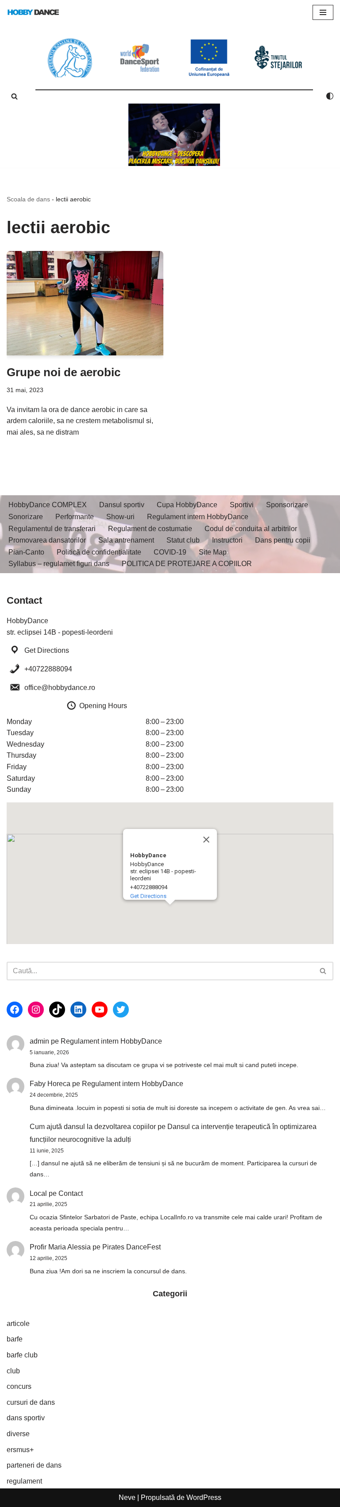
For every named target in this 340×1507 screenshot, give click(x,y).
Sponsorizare (287, 505)
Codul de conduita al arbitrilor (251, 528)
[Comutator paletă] (329, 96)
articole (18, 1323)
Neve (127, 1497)
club (13, 1371)
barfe (15, 1339)
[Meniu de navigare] (323, 12)
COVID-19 (170, 552)
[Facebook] (15, 1010)
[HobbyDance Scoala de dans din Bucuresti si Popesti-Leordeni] (33, 12)
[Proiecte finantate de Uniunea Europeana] (209, 58)
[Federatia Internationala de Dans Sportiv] (140, 57)
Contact (70, 1193)
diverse (18, 1434)
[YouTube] (100, 1010)
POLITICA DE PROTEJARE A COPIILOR (187, 563)
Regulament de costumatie (150, 528)
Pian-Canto (26, 552)
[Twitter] (121, 1010)
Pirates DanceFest (131, 1247)
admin (39, 1041)
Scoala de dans (28, 199)
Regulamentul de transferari (52, 528)
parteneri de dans (34, 1465)
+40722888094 (48, 669)
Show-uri (120, 516)
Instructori (227, 540)
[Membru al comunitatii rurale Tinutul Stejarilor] (278, 58)
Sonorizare (25, 516)
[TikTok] (57, 1010)
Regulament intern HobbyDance (197, 516)
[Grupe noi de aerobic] (85, 303)
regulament (24, 1481)
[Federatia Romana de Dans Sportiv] (70, 58)
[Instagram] (36, 1010)
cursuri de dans (31, 1402)
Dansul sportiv (121, 505)
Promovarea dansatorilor (47, 540)
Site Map (213, 552)
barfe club (22, 1355)
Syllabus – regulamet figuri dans (58, 563)
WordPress (203, 1497)
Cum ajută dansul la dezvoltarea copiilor (93, 1126)
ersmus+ (20, 1449)
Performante (74, 516)
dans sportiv (26, 1418)
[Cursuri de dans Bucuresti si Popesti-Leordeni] (174, 135)
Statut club (183, 540)
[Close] (206, 839)
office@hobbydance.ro (59, 687)
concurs (19, 1386)
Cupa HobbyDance (187, 505)
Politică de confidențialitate (99, 552)
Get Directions (46, 650)
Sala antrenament (126, 540)
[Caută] (14, 96)
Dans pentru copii (282, 540)
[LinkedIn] (78, 1010)
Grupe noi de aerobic (63, 372)
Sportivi (242, 505)
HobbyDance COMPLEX (47, 505)
